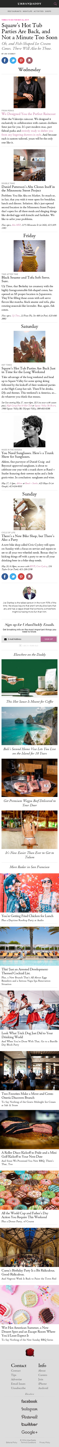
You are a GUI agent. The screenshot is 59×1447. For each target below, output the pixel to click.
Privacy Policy (44, 1442)
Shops (48, 11)
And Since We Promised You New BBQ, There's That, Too (28, 1162)
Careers (42, 1375)
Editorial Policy (11, 1442)
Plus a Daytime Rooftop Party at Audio (23, 920)
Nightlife (27, 11)
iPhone (42, 1384)
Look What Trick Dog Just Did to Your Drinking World (27, 1035)
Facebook (29, 1402)
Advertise (16, 1379)
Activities (39, 11)
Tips (13, 1375)
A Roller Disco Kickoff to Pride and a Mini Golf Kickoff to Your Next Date (29, 1154)
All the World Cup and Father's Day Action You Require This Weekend (25, 1215)
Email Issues (18, 1384)
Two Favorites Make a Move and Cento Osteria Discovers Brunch (27, 1095)
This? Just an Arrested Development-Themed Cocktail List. (25, 971)
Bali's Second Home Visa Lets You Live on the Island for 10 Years (29, 751)
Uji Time (16, 315)
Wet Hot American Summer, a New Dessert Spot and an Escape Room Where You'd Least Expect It (28, 1331)
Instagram (29, 1409)
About (42, 1371)
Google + (29, 1432)
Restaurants (14, 11)
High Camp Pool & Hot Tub (19, 405)
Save (21, 60)
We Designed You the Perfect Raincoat (28, 113)
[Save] (29, 60)
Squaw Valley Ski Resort (45, 405)
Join (40, 1379)
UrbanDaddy (29, 4)
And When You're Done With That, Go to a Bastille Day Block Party (29, 1043)
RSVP (32, 566)
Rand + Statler (31, 483)
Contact (16, 1371)
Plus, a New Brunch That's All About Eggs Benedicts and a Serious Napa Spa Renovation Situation (26, 981)
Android (43, 1388)
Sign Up (49, 639)
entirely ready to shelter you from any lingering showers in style (27, 133)
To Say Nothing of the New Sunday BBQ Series (27, 1340)
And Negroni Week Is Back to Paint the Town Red (29, 1279)
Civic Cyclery (41, 566)
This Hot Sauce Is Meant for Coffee (29, 701)
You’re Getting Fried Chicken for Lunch (27, 916)
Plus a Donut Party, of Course (18, 1221)
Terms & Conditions (28, 1442)
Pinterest (29, 1417)
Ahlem (19, 483)
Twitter (29, 1425)
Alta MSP (16, 225)
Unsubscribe (18, 1388)
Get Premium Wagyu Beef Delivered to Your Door (29, 803)
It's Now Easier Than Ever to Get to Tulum (29, 855)
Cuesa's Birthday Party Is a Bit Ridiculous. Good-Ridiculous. (28, 1272)
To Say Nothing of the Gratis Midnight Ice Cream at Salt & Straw (29, 1103)
